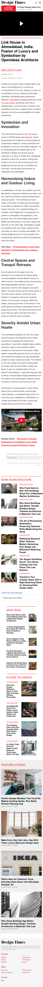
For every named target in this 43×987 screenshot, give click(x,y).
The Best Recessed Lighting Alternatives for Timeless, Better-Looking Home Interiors (16, 654)
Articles (3, 957)
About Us (4, 970)
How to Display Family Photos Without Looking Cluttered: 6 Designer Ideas (16, 642)
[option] (29, 8)
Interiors (4, 962)
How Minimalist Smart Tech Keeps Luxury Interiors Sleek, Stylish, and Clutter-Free (12, 711)
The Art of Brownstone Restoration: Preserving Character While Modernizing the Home (30, 526)
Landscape (24, 535)
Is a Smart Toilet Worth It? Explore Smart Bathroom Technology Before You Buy (12, 749)
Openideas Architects (19, 99)
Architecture (11, 70)
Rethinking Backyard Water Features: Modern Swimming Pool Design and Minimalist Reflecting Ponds (29, 545)
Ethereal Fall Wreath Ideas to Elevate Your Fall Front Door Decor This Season (16, 665)
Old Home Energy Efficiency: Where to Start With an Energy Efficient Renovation (12, 691)
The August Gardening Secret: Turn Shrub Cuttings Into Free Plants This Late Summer (30, 564)
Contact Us (26, 972)
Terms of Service (6, 972)
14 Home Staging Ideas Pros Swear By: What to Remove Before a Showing (15, 630)
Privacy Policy (11, 949)
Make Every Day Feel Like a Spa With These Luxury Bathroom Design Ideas (20, 841)
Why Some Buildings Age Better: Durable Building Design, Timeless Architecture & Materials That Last (30, 508)
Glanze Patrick (7, 74)
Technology (12, 682)
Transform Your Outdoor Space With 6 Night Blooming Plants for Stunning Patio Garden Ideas (30, 582)
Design (3, 960)
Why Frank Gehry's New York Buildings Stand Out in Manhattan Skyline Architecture (31, 492)
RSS (2, 980)
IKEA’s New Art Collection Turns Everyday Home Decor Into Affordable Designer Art (20, 882)
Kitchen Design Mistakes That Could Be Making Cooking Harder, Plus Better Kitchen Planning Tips (21, 801)
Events (24, 962)
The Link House (7, 102)
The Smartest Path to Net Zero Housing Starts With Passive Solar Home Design (12, 730)
